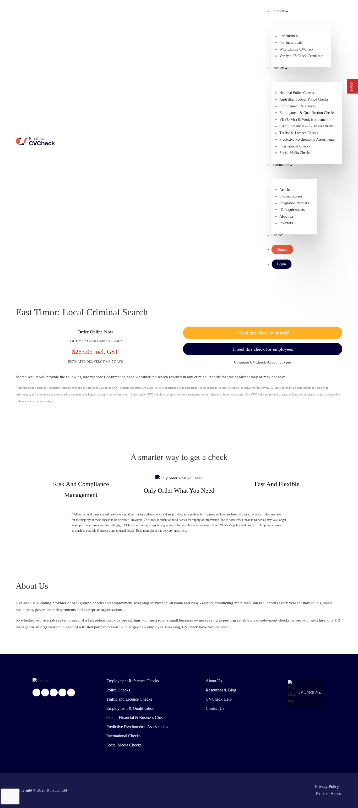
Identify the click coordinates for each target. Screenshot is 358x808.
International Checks (294, 146)
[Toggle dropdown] (287, 11)
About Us (286, 216)
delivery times (171, 530)
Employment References (297, 106)
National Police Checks (296, 93)
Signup (282, 249)
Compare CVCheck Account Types (262, 362)
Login (281, 264)
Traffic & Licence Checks (298, 133)
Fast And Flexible (277, 484)
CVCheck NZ (309, 692)
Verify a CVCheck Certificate (301, 56)
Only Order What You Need (179, 490)
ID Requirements (292, 210)
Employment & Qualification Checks (306, 113)
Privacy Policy (327, 786)
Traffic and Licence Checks (129, 699)
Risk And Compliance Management (81, 489)
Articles (285, 190)
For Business (288, 36)
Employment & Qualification (130, 708)
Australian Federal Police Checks (303, 99)
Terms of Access (328, 793)
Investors (286, 223)
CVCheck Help (219, 699)
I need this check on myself (262, 333)
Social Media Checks (294, 153)
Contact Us (215, 708)
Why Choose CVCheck (296, 49)
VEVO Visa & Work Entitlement (303, 120)
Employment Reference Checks (132, 681)
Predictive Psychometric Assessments (306, 139)
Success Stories (290, 196)
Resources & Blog (221, 690)
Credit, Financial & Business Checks (306, 126)
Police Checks (118, 690)
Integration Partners (294, 203)
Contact (277, 235)
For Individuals (290, 43)
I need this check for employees (262, 349)
